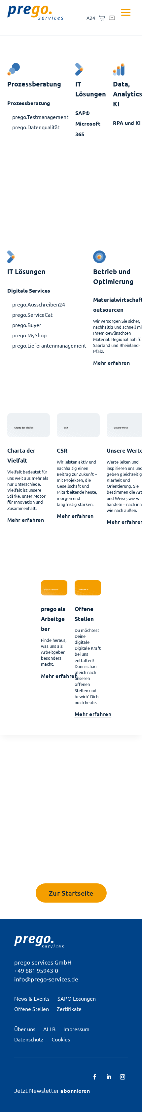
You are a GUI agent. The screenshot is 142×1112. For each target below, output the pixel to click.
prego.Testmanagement (40, 116)
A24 (91, 18)
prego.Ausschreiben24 (38, 304)
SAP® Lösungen (76, 998)
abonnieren (75, 1090)
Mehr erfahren (111, 362)
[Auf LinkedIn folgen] (108, 1077)
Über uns (24, 1029)
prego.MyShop (29, 335)
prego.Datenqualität (35, 127)
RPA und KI (127, 122)
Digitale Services (28, 290)
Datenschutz (29, 1039)
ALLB (49, 1029)
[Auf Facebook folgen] (94, 1077)
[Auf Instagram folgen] (122, 1077)
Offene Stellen (31, 1008)
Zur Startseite (71, 893)
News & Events (32, 998)
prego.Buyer (26, 324)
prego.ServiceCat (32, 314)
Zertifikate (69, 1008)
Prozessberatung (28, 102)
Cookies (61, 1039)
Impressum (76, 1029)
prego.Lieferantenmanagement (49, 345)
